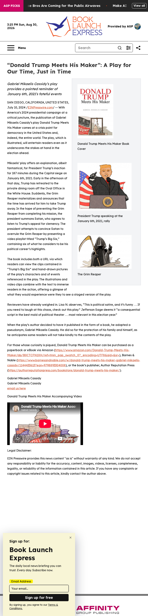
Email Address (21, 581)
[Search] (119, 48)
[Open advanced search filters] (128, 48)
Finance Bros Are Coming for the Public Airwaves (59, 6)
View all (139, 5)
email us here (16, 388)
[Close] (70, 537)
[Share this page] (138, 47)
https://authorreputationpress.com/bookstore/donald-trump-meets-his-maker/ (64, 370)
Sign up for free (39, 597)
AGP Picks (12, 6)
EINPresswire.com (40, 107)
